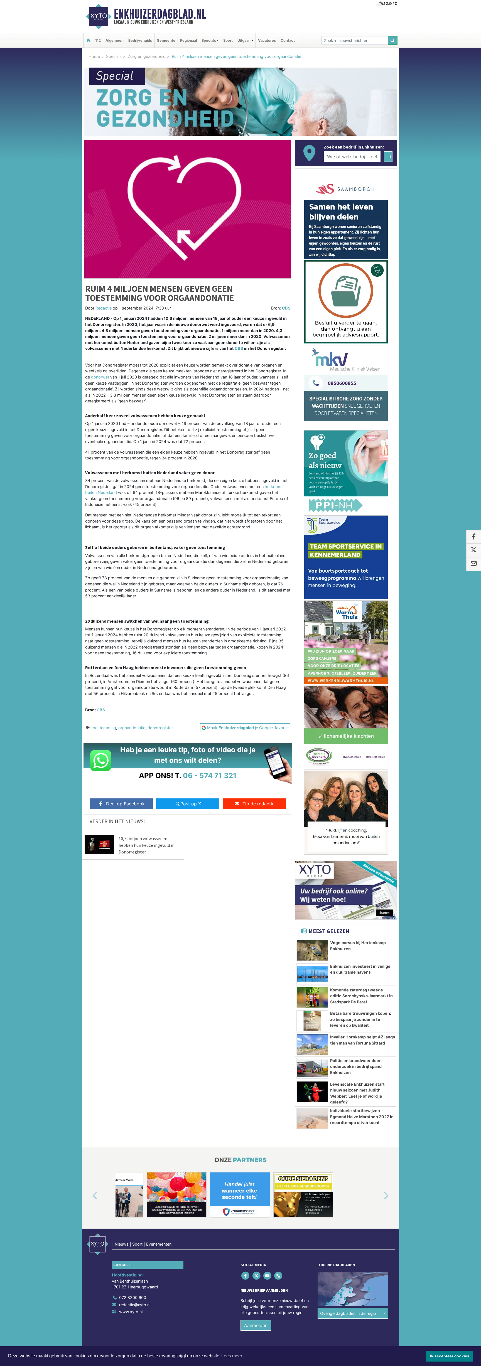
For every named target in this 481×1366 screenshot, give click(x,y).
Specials (114, 56)
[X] (256, 1275)
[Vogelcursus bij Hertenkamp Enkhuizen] (312, 950)
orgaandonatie (131, 727)
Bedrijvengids (140, 40)
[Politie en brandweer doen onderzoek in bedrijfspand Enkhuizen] (312, 1068)
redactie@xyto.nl (134, 1304)
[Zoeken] (393, 40)
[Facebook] (245, 1275)
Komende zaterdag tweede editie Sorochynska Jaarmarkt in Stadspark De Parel (361, 996)
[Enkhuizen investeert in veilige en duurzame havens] (312, 973)
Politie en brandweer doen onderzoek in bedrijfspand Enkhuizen (356, 1066)
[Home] (88, 40)
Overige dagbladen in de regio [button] (348, 1313)
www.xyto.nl (131, 1311)
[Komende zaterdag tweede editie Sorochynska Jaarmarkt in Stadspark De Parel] (312, 997)
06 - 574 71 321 (210, 775)
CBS (286, 308)
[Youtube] (267, 1275)
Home (94, 56)
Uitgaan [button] (244, 40)
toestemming (103, 727)
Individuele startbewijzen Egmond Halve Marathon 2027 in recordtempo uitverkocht (362, 1116)
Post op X (190, 803)
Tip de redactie (258, 803)
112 (98, 40)
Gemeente (166, 40)
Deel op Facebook (125, 803)
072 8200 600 (132, 1297)
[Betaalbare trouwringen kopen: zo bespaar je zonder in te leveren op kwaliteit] (312, 1020)
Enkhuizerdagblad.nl (160, 14)
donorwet (100, 377)
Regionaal (188, 40)
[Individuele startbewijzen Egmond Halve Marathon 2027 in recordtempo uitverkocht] (312, 1118)
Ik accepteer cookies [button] (449, 1356)
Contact (288, 40)
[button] (88, 1196)
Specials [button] (209, 40)
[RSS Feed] (278, 1275)
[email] (474, 564)
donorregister (160, 727)
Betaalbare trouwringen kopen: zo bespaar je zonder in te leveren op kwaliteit (360, 1019)
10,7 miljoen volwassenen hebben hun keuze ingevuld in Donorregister (147, 845)
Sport (228, 40)
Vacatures (267, 40)
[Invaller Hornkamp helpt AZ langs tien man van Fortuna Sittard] (312, 1044)
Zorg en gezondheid (147, 56)
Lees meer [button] (231, 1355)
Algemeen (114, 40)
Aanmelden (256, 1325)
